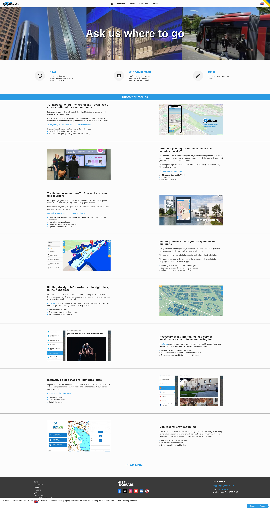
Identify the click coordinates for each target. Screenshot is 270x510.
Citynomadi (143, 4)
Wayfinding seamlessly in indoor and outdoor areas (67, 213)
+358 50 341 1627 (223, 490)
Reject (252, 506)
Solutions (121, 4)
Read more (135, 465)
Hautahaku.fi (52, 303)
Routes (155, 4)
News (53, 72)
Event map (163, 344)
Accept (262, 506)
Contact (132, 4)
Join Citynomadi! (140, 72)
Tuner (211, 72)
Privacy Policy (39, 495)
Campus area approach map (170, 171)
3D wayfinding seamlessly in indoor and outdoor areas (69, 125)
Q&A (35, 492)
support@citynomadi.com (223, 486)
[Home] (9, 2)
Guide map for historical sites (59, 393)
